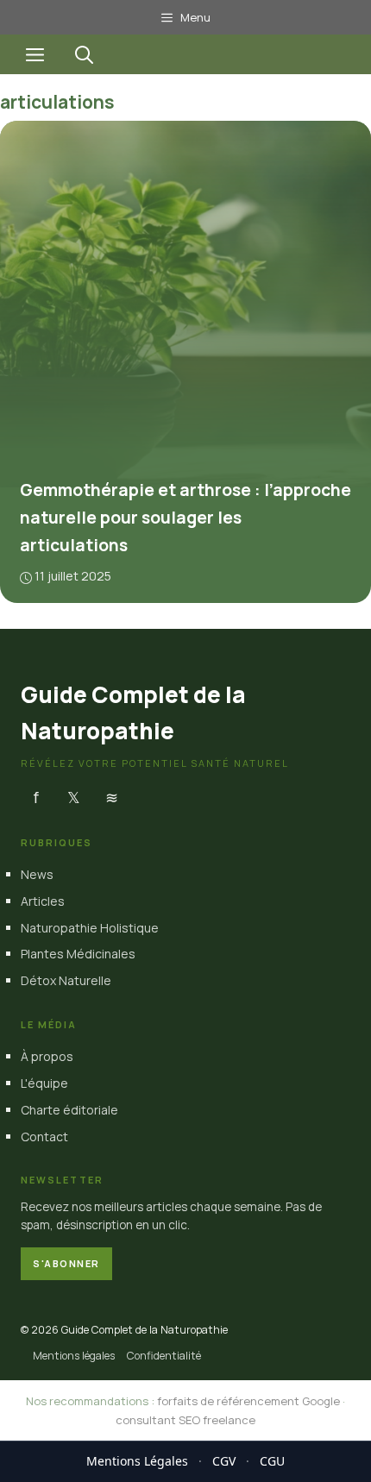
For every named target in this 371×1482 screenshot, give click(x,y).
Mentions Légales (137, 1461)
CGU (272, 1461)
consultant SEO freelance (185, 1420)
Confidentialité (164, 1355)
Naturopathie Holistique (90, 928)
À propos (47, 1056)
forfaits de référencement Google (248, 1401)
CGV (224, 1461)
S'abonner (66, 1263)
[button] (84, 54)
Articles (43, 901)
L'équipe (44, 1083)
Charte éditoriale (69, 1110)
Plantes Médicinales (78, 953)
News (37, 874)
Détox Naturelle (66, 980)
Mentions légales (74, 1355)
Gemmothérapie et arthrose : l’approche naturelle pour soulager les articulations (185, 517)
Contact (44, 1136)
